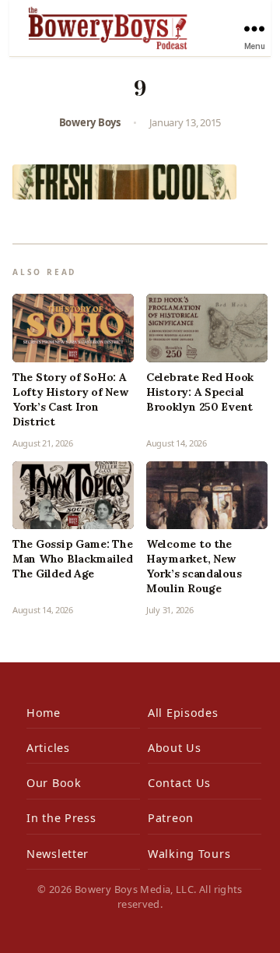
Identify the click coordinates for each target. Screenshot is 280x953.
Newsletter (57, 853)
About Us (174, 747)
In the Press (61, 817)
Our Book (54, 782)
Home (43, 712)
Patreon (171, 817)
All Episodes (183, 712)
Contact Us (179, 782)
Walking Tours (189, 853)
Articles (48, 747)
